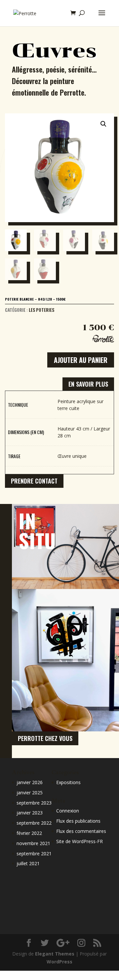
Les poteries (41, 309)
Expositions (68, 782)
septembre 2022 (34, 823)
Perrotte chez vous (45, 738)
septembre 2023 (34, 803)
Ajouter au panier (80, 360)
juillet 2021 (28, 863)
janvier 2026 (30, 782)
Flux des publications (78, 821)
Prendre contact (34, 481)
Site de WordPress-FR (79, 841)
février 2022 (29, 833)
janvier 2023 (30, 812)
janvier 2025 (30, 792)
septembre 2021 (34, 853)
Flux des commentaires (81, 831)
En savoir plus (88, 384)
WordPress (59, 961)
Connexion (67, 811)
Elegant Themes (54, 954)
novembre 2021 (33, 843)
